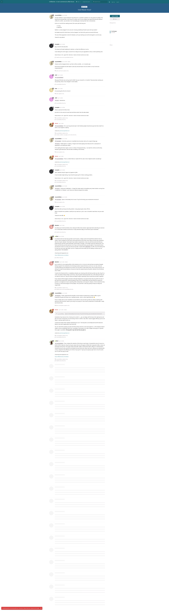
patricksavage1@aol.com (64, 130)
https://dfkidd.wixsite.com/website (61, 255)
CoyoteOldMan (59, 77)
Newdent (58, 295)
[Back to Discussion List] (2, 2)
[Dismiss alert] (41, 608)
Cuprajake (58, 141)
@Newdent (87, 246)
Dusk (57, 100)
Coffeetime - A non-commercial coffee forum (61, 1)
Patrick (58, 143)
